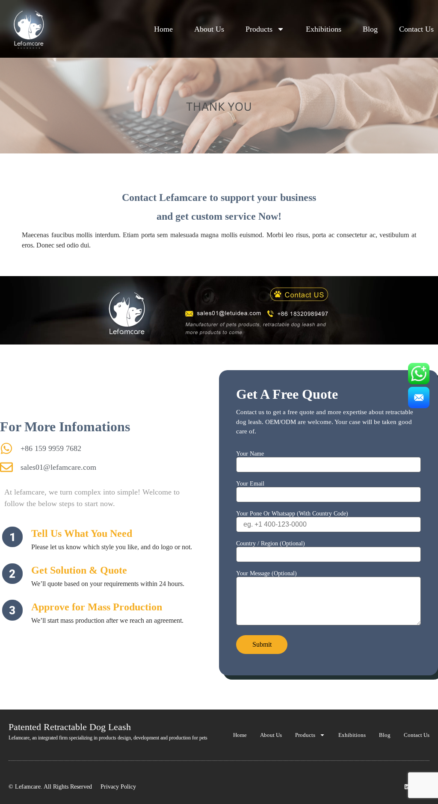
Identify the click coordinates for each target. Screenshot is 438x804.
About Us (209, 29)
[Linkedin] (407, 786)
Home (163, 29)
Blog (370, 29)
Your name (250, 454)
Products (259, 29)
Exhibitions (323, 29)
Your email (250, 484)
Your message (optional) (266, 574)
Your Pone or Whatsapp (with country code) (292, 514)
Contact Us (416, 29)
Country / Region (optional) (270, 544)
